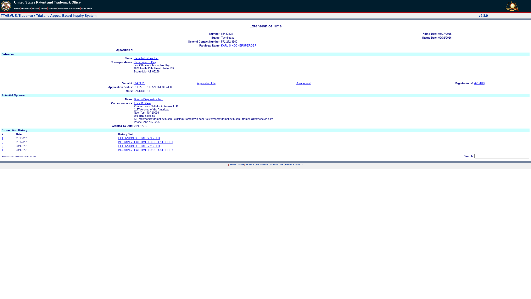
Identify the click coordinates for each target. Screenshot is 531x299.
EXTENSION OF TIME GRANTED (139, 138)
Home (17, 8)
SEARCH (250, 164)
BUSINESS (262, 164)
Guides (43, 8)
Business (63, 8)
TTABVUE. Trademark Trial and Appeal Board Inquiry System (48, 15)
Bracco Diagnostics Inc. (148, 99)
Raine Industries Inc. (146, 58)
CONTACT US (276, 164)
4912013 (479, 83)
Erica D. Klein (142, 103)
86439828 (139, 83)
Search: (469, 156)
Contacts (52, 8)
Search (35, 8)
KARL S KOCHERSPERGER (238, 45)
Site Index (26, 8)
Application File (206, 83)
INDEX (241, 164)
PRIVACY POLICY (294, 164)
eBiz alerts (74, 8)
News (83, 8)
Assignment (303, 83)
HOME (233, 164)
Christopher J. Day (145, 62)
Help (89, 8)
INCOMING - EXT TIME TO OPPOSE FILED (145, 142)
